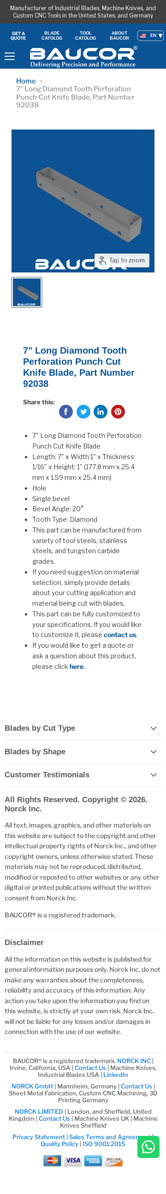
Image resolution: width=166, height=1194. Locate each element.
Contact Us (91, 1067)
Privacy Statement (38, 1137)
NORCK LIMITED (40, 1111)
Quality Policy (59, 1143)
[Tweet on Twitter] (83, 412)
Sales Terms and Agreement (110, 1137)
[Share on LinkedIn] (100, 412)
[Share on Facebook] (66, 412)
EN (153, 35)
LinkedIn (115, 1074)
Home (26, 81)
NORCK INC (134, 1060)
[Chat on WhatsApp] (148, 1147)
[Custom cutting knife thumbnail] (27, 292)
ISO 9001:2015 (104, 1143)
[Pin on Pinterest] (118, 412)
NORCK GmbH (32, 1086)
